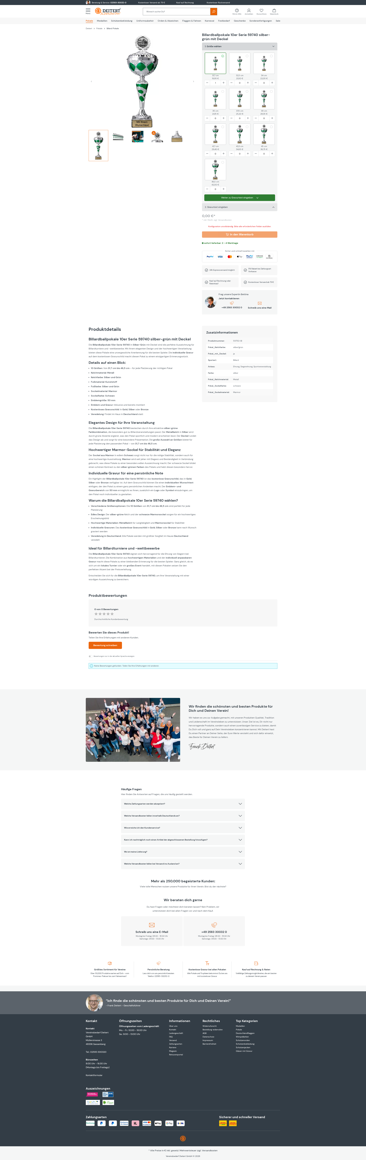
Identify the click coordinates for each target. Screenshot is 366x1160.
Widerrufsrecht (210, 1026)
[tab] (98, 146)
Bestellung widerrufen (213, 1029)
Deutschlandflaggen (245, 1033)
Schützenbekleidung (245, 1044)
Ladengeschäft (176, 1033)
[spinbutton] (215, 83)
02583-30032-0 (118, 3)
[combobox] (176, 11)
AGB (204, 1033)
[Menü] (89, 11)
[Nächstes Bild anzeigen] (193, 81)
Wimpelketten (242, 1036)
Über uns (173, 1026)
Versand (173, 1040)
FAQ (171, 1036)
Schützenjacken (243, 1047)
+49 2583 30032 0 (232, 307)
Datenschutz (208, 1036)
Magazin (173, 1051)
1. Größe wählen (213, 46)
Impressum (208, 1040)
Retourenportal (176, 1054)
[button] (183, 804)
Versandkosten (209, 1150)
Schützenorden (243, 1040)
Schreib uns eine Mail (259, 307)
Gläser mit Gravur (244, 1051)
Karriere (172, 1047)
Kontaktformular (94, 1075)
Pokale (239, 1029)
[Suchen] (213, 11)
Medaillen (240, 1026)
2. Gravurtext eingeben (216, 207)
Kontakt (172, 1029)
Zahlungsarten (175, 1044)
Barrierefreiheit (209, 1044)
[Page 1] (98, 145)
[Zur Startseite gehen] (110, 11)
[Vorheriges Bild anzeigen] (91, 81)
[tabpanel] (142, 459)
